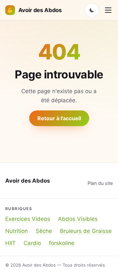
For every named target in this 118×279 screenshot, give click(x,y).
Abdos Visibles (78, 219)
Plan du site (100, 183)
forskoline (61, 243)
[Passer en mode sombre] (92, 10)
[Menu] (108, 10)
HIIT (10, 243)
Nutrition (16, 231)
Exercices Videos (27, 219)
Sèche (44, 231)
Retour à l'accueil (59, 118)
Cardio (32, 243)
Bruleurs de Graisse (86, 231)
